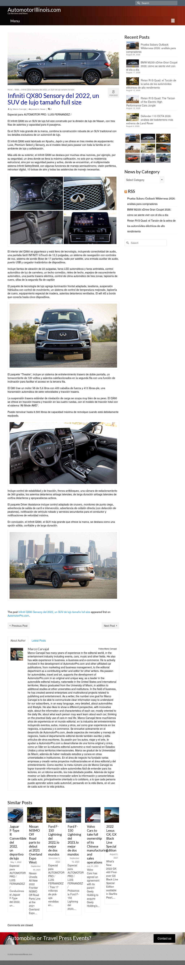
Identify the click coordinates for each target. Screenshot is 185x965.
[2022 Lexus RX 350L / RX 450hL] (118, 813)
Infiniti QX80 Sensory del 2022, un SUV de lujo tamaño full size (54, 612)
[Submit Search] (138, 3)
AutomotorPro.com (18, 615)
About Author (17, 640)
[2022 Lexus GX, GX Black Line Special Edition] (98, 815)
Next (116, 863)
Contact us (164, 938)
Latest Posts (39, 640)
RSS (131, 191)
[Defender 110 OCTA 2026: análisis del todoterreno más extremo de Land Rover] (147, 148)
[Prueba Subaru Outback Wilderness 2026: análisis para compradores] (132, 138)
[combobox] (144, 179)
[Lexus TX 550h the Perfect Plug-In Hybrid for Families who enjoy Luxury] (163, 158)
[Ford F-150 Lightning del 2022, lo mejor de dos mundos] (40, 815)
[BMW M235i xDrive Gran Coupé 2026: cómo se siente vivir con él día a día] (147, 138)
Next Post (109, 625)
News (42, 109)
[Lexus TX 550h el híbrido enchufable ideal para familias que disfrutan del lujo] (147, 158)
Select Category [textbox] (135, 180)
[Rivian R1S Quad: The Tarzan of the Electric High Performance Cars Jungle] (132, 148)
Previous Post (19, 625)
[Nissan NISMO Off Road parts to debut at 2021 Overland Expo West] (21, 815)
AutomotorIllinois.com (34, 9)
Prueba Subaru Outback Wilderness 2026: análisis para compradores (151, 48)
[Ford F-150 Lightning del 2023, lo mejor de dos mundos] (60, 815)
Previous (11, 863)
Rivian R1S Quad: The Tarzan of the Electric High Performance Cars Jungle (150, 101)
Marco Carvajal (19, 109)
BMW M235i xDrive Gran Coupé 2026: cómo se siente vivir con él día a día (151, 66)
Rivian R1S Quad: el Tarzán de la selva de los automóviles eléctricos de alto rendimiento (151, 83)
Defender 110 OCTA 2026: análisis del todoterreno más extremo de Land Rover (149, 119)
